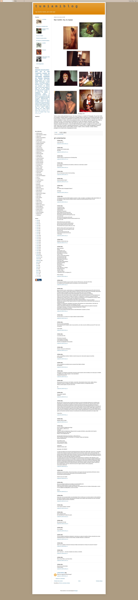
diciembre (38, 255)
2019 (38, 230)
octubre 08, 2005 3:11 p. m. (62, 350)
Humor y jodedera (45, 84)
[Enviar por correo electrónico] (60, 132)
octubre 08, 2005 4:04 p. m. (62, 376)
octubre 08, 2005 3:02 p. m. (62, 343)
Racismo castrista (38, 113)
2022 (38, 225)
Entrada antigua (99, 581)
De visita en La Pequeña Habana (42, 40)
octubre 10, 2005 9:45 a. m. (62, 576)
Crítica (48, 79)
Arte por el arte (60, 134)
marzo (37, 270)
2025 (38, 220)
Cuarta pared (43, 102)
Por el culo (37, 97)
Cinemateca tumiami (44, 82)
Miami (36, 79)
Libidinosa (44, 94)
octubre (37, 258)
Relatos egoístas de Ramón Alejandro (42, 89)
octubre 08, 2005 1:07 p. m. (62, 242)
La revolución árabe (44, 106)
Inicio (79, 581)
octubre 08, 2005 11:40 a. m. (62, 167)
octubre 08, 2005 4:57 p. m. (62, 396)
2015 (38, 237)
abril (37, 268)
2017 (38, 233)
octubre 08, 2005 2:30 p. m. (62, 311)
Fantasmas (37, 104)
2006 (38, 252)
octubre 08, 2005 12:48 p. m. (62, 192)
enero (37, 273)
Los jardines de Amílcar (42, 85)
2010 (38, 245)
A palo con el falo (42, 88)
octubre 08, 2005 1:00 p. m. (62, 202)
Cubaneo (47, 75)
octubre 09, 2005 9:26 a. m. (62, 553)
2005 (38, 253)
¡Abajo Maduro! (46, 108)
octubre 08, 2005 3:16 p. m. (62, 358)
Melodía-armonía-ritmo (42, 70)
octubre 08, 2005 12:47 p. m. (62, 181)
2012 (38, 242)
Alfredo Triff (42, 79)
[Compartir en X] (63, 132)
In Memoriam (39, 91)
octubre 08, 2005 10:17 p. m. (62, 501)
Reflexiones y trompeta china (42, 26)
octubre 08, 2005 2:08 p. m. (62, 276)
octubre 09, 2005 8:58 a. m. (62, 546)
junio (37, 265)
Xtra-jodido (38, 76)
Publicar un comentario (60, 578)
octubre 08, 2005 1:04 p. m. (62, 235)
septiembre (38, 260)
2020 (38, 228)
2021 (38, 227)
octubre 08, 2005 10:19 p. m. (62, 516)
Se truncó (44, 49)
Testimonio (47, 107)
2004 (38, 275)
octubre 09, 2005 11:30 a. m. (62, 560)
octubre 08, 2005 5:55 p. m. (62, 414)
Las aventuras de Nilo (44, 96)
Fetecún (48, 102)
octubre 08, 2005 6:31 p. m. (62, 422)
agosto (37, 262)
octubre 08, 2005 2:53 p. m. (62, 330)
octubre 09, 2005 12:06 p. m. (62, 568)
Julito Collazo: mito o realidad (46, 57)
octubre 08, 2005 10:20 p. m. (62, 530)
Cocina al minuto (45, 101)
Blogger (76, 590)
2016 (38, 235)
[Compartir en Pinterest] (65, 132)
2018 (38, 232)
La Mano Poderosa (61, 572)
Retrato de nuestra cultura (41, 38)
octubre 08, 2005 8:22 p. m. (62, 491)
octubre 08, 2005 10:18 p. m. (62, 508)
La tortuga (44, 19)
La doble (44, 43)
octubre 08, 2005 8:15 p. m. (62, 478)
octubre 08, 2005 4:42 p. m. (62, 388)
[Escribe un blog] (61, 132)
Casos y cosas (38, 83)
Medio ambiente (43, 104)
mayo (37, 267)
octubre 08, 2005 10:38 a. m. (62, 143)
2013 (38, 240)
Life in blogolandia (40, 63)
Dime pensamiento (42, 110)
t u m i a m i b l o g (56, 6)
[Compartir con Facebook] (64, 132)
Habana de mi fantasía (39, 103)
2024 (38, 222)
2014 (38, 238)
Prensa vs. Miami (39, 35)
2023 (38, 223)
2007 (38, 250)
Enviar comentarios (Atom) (64, 583)
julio (37, 263)
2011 (38, 243)
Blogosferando (38, 80)
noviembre (38, 257)
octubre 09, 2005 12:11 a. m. (62, 539)
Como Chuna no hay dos (40, 109)
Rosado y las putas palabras (42, 87)
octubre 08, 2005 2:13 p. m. (62, 284)
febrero (37, 272)
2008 (38, 248)
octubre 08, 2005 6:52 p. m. (62, 466)
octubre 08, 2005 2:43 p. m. (62, 318)
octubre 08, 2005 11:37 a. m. (62, 152)
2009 (38, 247)
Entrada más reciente (58, 581)
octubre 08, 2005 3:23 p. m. (62, 367)
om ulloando (47, 103)
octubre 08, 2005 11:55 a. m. (62, 174)
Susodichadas (38, 102)
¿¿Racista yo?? (38, 108)
